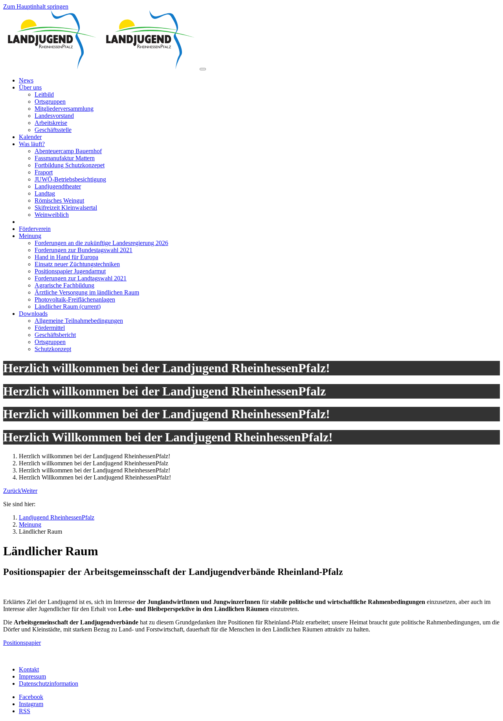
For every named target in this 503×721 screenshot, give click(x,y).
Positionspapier (22, 642)
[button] (12, 490)
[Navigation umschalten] (203, 69)
